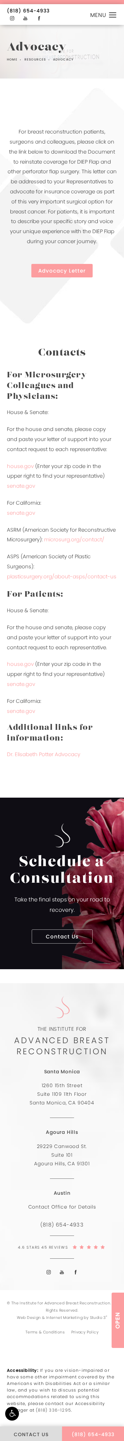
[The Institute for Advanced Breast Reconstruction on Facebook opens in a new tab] (39, 18)
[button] (12, 1414)
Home (12, 60)
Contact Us (62, 936)
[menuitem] (12, 18)
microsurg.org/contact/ (74, 539)
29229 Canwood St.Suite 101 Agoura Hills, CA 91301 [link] (62, 1155)
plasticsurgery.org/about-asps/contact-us (61, 576)
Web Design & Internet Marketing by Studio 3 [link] (62, 1317)
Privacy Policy (85, 1332)
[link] (28, 10)
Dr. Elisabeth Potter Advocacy (43, 754)
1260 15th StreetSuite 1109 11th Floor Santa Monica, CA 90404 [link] (62, 1094)
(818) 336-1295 (53, 1410)
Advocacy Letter (62, 270)
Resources (35, 60)
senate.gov (21, 485)
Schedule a (62, 871)
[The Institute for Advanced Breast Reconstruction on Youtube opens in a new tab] (25, 18)
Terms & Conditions (45, 1332)
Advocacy (63, 60)
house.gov (20, 466)
